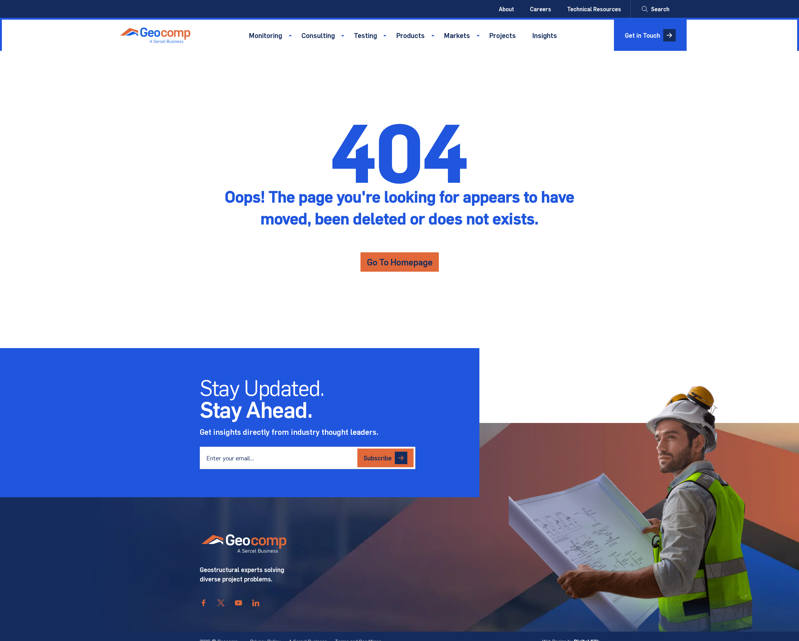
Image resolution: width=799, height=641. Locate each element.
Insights (544, 35)
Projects (502, 35)
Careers (540, 9)
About (506, 9)
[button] (655, 9)
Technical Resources (594, 9)
